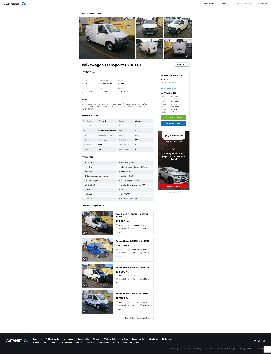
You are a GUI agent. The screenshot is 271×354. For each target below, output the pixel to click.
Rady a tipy (90, 343)
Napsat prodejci (175, 123)
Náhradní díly (153, 339)
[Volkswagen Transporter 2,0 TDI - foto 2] (149, 27)
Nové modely (104, 343)
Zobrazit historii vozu (105, 135)
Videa (138, 343)
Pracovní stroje (138, 339)
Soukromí (208, 349)
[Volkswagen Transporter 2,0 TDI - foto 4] (149, 49)
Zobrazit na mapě (170, 89)
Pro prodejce (174, 349)
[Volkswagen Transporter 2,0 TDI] (107, 38)
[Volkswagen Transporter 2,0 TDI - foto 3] (178, 27)
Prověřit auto (248, 4)
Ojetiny (116, 343)
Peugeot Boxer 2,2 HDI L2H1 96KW (132, 293)
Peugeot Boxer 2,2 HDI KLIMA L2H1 (132, 267)
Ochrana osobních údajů (226, 349)
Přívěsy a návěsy (110, 339)
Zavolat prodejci (175, 117)
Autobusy (124, 339)
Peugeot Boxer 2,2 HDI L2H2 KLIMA (132, 241)
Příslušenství (167, 339)
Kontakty (197, 349)
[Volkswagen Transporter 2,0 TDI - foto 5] (178, 49)
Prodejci (225, 4)
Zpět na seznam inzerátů (91, 13)
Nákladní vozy (68, 339)
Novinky (79, 343)
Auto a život (127, 343)
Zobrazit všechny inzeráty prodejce (137, 318)
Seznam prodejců (39, 343)
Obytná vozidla (83, 339)
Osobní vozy (37, 339)
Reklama (187, 349)
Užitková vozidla (52, 339)
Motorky (96, 339)
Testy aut (235, 4)
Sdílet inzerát (181, 64)
